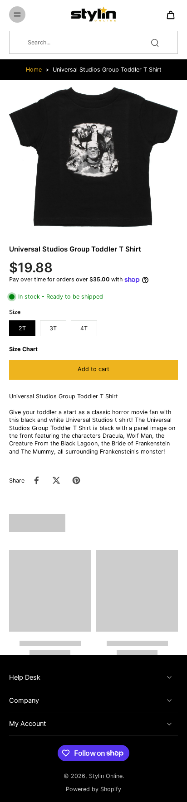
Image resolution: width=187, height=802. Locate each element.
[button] (93, 370)
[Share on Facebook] (36, 480)
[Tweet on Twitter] (56, 480)
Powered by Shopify (93, 789)
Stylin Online (106, 776)
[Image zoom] (93, 157)
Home (34, 69)
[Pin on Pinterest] (76, 480)
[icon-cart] (168, 14)
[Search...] (154, 42)
